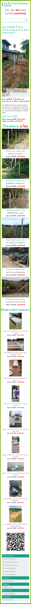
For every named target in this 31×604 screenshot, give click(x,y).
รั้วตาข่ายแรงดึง (7, 590)
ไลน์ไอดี (15, 13)
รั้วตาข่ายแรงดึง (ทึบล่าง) (8, 593)
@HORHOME (19, 121)
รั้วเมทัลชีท (6, 584)
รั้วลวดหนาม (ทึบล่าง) (8, 581)
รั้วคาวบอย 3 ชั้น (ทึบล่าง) (9, 568)
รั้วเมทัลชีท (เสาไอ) (7, 587)
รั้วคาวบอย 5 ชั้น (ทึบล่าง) (9, 574)
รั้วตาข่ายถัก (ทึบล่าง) (7, 600)
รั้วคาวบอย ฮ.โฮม (8, 556)
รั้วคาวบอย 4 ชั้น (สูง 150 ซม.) (10, 565)
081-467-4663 (21, 119)
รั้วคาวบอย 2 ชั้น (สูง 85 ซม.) (9, 559)
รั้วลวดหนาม (11, 35)
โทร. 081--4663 (15, 10)
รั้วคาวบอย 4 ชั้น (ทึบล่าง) (9, 571)
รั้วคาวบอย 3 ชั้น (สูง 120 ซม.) (10, 562)
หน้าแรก (4, 35)
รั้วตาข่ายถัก (6, 596)
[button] (15, 541)
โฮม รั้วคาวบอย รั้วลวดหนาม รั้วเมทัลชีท (15, 4)
